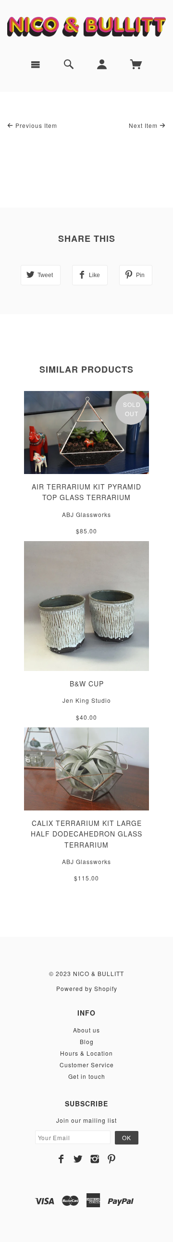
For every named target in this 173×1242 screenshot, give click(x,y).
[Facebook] (61, 1159)
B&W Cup (87, 683)
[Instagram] (95, 1159)
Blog (87, 1041)
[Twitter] (78, 1159)
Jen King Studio (86, 700)
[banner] (86, 25)
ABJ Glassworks (86, 514)
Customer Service (87, 1065)
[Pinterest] (112, 1159)
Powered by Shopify (86, 988)
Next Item (144, 125)
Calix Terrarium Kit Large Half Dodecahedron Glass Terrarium (86, 834)
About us (86, 1030)
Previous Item (35, 125)
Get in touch (86, 1076)
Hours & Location (86, 1053)
